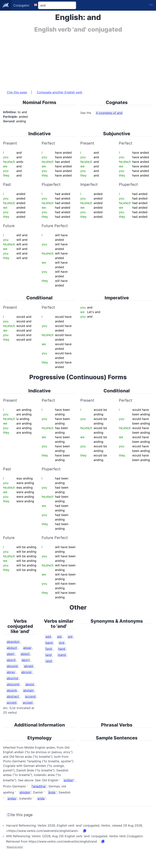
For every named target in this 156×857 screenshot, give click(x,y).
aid (59, 636)
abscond (13, 684)
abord (11, 660)
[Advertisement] (78, 59)
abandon (13, 642)
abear (27, 648)
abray (11, 672)
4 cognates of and (109, 113)
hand (61, 649)
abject (25, 654)
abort (26, 660)
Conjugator (21, 5)
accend (30, 696)
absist (29, 684)
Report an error (15, 847)
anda (41, 798)
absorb (12, 690)
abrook (26, 672)
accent (12, 702)
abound (12, 666)
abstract (13, 696)
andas (12, 798)
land (48, 655)
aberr (10, 654)
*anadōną (38, 786)
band (49, 643)
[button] (151, 5)
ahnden (25, 792)
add (48, 636)
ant (70, 636)
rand (48, 661)
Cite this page (17, 92)
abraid (28, 666)
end (61, 643)
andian (68, 780)
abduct (12, 648)
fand (48, 649)
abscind (12, 678)
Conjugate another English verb (59, 92)
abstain (28, 690)
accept (28, 702)
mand (62, 655)
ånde (51, 792)
